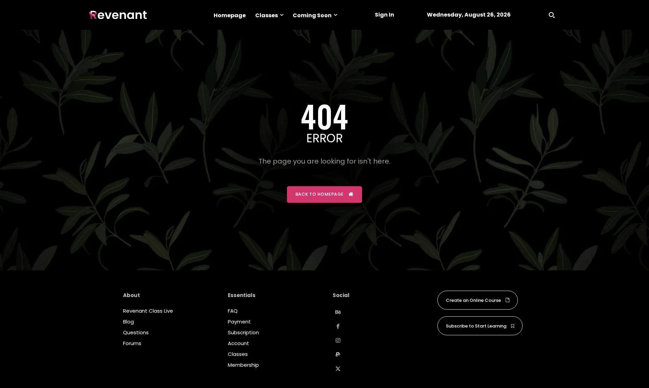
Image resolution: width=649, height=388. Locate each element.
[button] (552, 15)
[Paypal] (338, 354)
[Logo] (118, 15)
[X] (338, 369)
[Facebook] (338, 326)
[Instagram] (338, 340)
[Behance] (338, 312)
